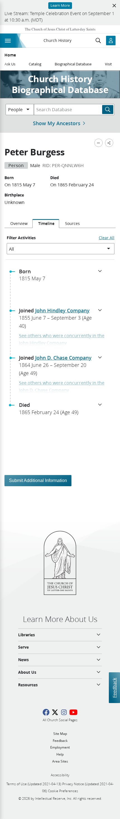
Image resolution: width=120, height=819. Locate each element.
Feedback (114, 688)
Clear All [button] (106, 238)
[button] (62, 277)
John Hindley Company (62, 310)
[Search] (107, 109)
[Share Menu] (109, 143)
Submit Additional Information (38, 480)
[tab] (18, 223)
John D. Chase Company (63, 357)
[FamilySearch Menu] (98, 143)
